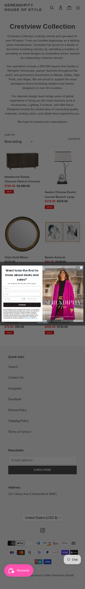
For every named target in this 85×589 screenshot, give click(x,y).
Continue (22, 305)
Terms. (36, 318)
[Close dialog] (81, 267)
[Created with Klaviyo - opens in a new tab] (42, 323)
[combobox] (24, 299)
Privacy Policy (28, 318)
